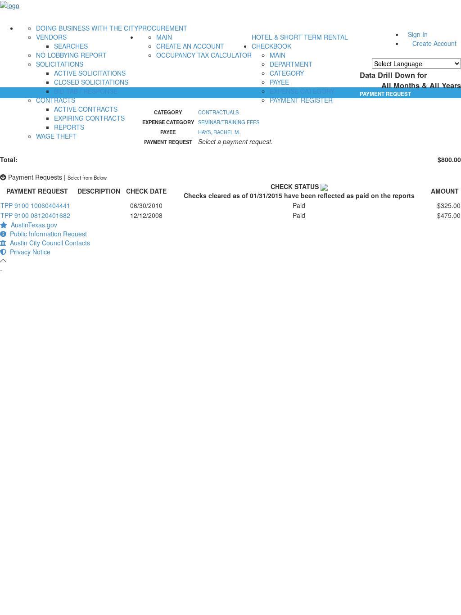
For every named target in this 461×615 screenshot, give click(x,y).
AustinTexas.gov (32, 224)
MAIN (164, 36)
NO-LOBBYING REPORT (71, 54)
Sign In (418, 34)
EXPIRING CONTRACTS (89, 117)
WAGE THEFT (56, 135)
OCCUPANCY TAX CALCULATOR (204, 54)
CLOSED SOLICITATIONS (91, 81)
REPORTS (69, 126)
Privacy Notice (28, 251)
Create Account (434, 43)
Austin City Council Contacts (48, 242)
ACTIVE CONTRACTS (86, 108)
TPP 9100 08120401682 (35, 215)
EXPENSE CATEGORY (302, 90)
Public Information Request (46, 233)
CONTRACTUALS (218, 112)
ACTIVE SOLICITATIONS (90, 72)
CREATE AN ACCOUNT (190, 45)
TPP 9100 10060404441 (35, 205)
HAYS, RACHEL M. (219, 132)
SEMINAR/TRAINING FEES (228, 122)
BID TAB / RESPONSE (86, 90)
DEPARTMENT (291, 63)
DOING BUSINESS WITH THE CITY (87, 27)
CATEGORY (287, 72)
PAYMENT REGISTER (301, 99)
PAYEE (279, 81)
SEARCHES (71, 45)
